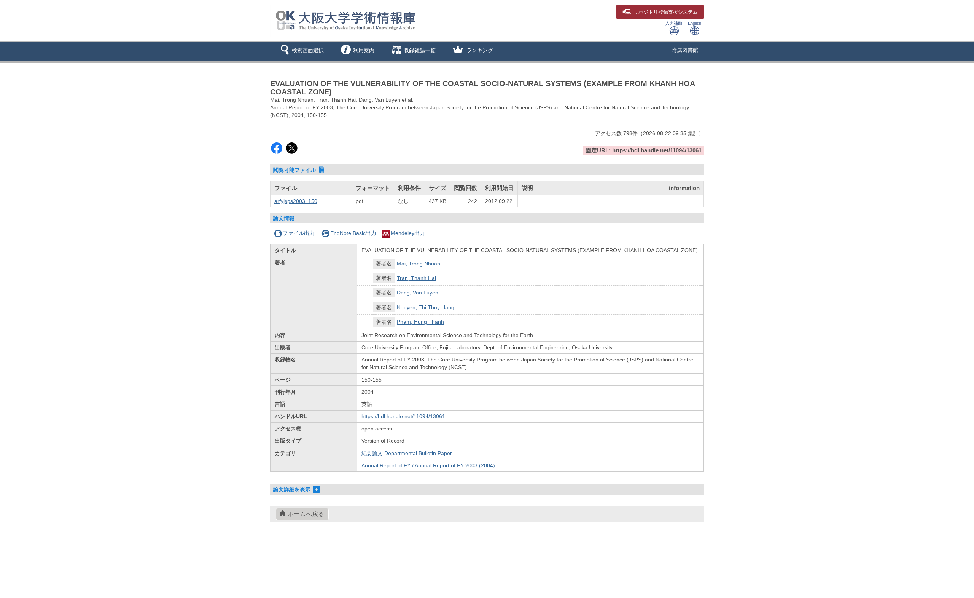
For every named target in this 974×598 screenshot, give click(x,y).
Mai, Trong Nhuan (418, 264)
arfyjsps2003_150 (295, 201)
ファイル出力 (299, 233)
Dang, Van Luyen (417, 292)
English (694, 23)
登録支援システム (665, 12)
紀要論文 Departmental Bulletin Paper (406, 453)
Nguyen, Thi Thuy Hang (425, 307)
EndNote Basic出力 (353, 233)
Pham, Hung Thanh (420, 322)
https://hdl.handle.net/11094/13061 (403, 416)
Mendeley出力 (408, 233)
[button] (300, 51)
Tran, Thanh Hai (416, 278)
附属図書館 (685, 50)
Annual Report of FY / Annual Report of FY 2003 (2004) (428, 465)
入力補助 (673, 23)
